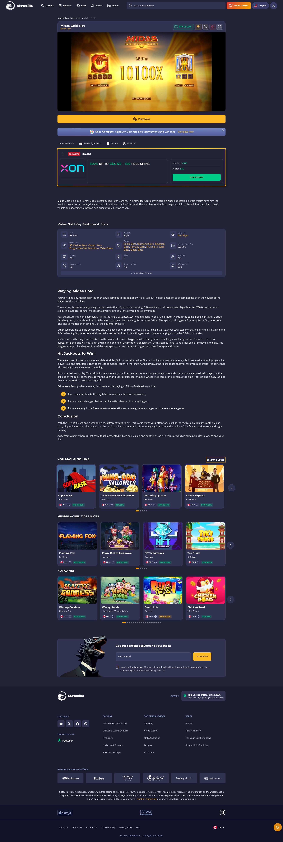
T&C (138, 827)
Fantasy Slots (137, 246)
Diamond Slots (145, 243)
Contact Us (77, 827)
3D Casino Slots (78, 245)
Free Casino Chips (112, 752)
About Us (63, 827)
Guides (189, 723)
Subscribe (202, 656)
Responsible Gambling (197, 745)
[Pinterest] (85, 723)
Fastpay (148, 745)
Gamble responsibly (147, 799)
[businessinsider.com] (127, 778)
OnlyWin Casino (152, 737)
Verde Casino (150, 730)
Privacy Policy (125, 827)
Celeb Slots (130, 243)
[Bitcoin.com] (70, 778)
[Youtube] (61, 723)
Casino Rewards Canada (115, 723)
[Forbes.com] (99, 778)
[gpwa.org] (146, 812)
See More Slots (215, 459)
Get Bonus (196, 177)
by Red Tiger (66, 29)
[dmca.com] (64, 812)
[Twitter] (69, 723)
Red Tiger (183, 235)
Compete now (186, 131)
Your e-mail (124, 656)
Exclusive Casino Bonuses (115, 730)
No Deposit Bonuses (113, 745)
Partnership (92, 827)
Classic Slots (95, 245)
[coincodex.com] (213, 778)
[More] (278, 827)
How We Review (193, 730)
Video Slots (106, 248)
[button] (68, 504)
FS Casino (149, 752)
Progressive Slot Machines (84, 248)
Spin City (148, 723)
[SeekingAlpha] (184, 778)
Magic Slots (136, 249)
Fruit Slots (152, 246)
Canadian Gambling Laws (198, 737)
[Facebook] (77, 723)
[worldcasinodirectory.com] (156, 778)
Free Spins (108, 737)
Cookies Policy (108, 827)
